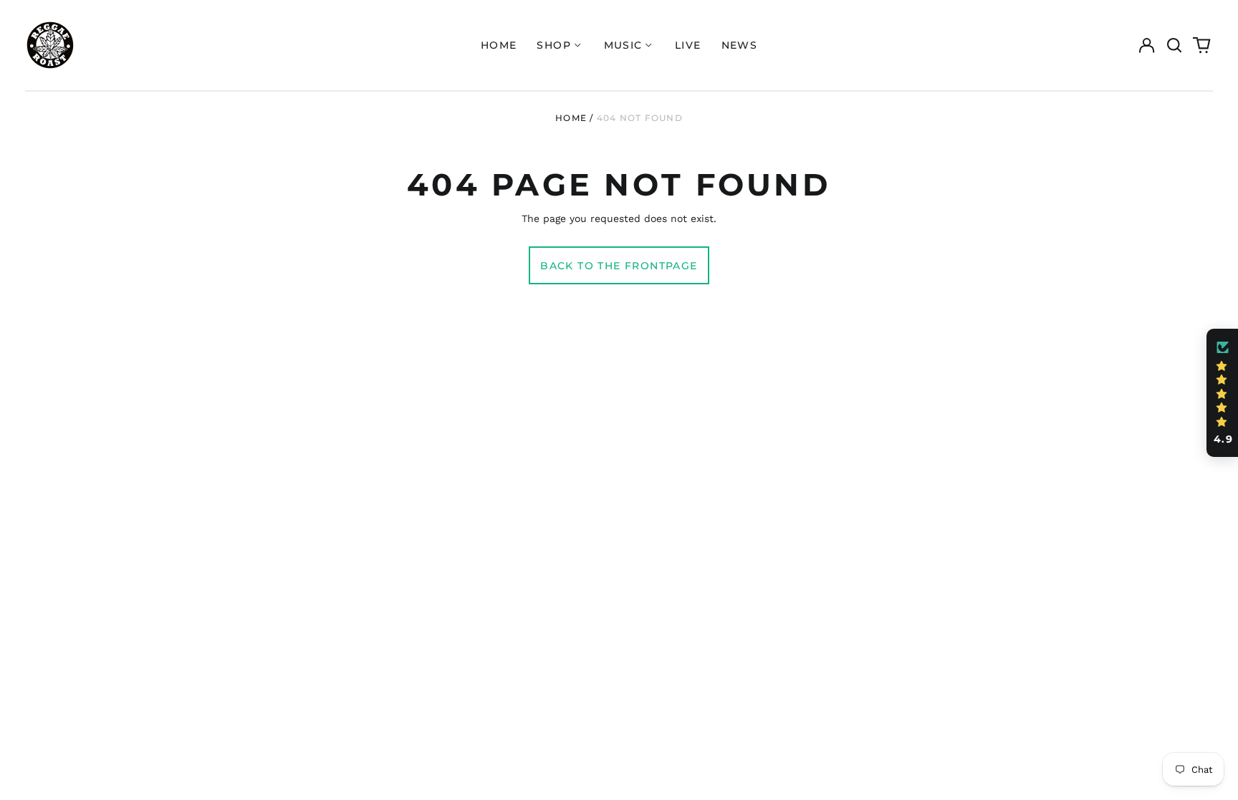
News (739, 45)
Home (499, 45)
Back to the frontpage (618, 265)
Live (688, 45)
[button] (1174, 45)
